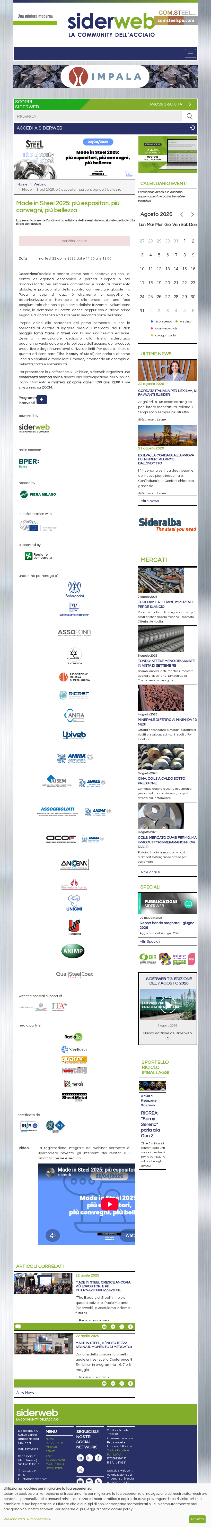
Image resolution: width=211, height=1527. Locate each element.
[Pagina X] (80, 1470)
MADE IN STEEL (55, 1464)
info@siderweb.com (35, 1479)
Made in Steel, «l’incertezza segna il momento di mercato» (104, 1345)
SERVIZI (51, 1451)
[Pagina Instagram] (89, 1458)
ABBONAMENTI (55, 1460)
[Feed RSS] (98, 1482)
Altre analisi (150, 872)
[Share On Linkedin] (113, 1327)
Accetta (197, 1519)
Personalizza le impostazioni (27, 1519)
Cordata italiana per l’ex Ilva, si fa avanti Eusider (167, 393)
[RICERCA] (189, 116)
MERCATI (51, 1447)
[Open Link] (35, 17)
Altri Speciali (150, 941)
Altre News (25, 1392)
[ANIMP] (74, 951)
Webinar (41, 184)
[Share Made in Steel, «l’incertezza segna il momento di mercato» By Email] (104, 1383)
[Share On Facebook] (130, 1327)
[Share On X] (122, 1327)
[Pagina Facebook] (98, 1458)
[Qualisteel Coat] (74, 973)
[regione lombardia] (74, 556)
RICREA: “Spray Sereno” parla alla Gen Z (150, 1124)
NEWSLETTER (54, 1468)
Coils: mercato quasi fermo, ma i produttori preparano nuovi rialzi (167, 842)
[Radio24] (74, 1037)
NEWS (50, 1439)
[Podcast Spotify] (89, 1482)
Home (22, 184)
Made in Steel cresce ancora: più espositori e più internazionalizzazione (103, 1286)
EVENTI (50, 1456)
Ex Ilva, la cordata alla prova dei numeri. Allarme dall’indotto (166, 459)
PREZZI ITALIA (55, 1443)
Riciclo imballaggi (155, 1067)
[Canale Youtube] (80, 1482)
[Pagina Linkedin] (80, 1458)
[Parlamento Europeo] (74, 525)
